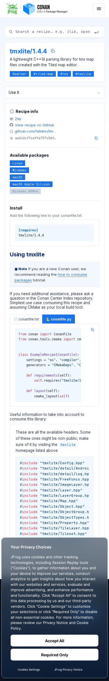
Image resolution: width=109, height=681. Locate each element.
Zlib (18, 119)
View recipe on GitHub (34, 125)
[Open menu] (99, 8)
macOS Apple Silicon (31, 184)
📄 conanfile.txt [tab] (26, 319)
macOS (17, 177)
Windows (19, 170)
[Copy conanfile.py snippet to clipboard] (92, 330)
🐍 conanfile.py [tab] (58, 319)
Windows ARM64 (25, 191)
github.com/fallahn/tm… (35, 131)
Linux (17, 163)
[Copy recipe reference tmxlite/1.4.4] (52, 50)
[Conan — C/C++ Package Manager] (38, 8)
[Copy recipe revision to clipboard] (96, 138)
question (17, 298)
